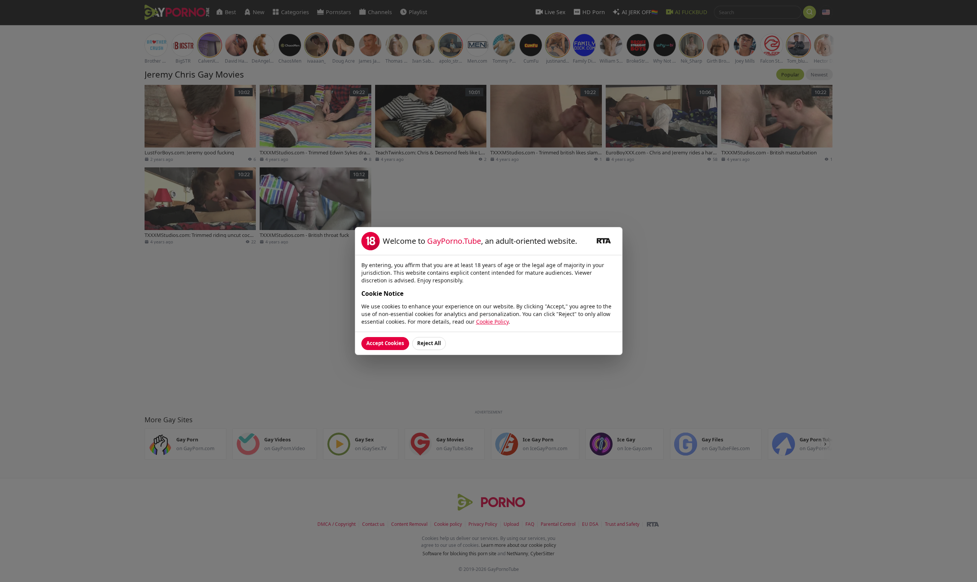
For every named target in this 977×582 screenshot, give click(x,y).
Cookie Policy (492, 321)
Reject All (429, 343)
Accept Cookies (385, 343)
